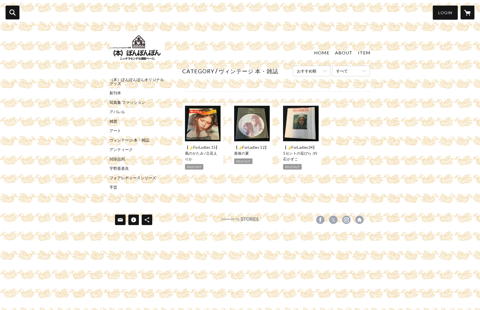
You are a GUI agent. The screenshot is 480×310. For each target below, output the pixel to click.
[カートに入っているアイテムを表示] (467, 12)
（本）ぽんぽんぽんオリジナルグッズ (136, 81)
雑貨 (113, 121)
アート (115, 131)
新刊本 (115, 93)
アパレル (117, 112)
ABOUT (343, 52)
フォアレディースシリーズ (132, 178)
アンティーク (121, 150)
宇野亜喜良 (119, 168)
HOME (321, 52)
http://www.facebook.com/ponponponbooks (359, 220)
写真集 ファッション (127, 102)
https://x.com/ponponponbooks (333, 220)
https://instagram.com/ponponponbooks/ (346, 220)
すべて (342, 71)
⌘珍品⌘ (117, 159)
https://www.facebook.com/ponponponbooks (320, 220)
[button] (445, 13)
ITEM (364, 52)
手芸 (113, 187)
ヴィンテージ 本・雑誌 (129, 140)
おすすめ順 (306, 71)
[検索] (12, 12)
